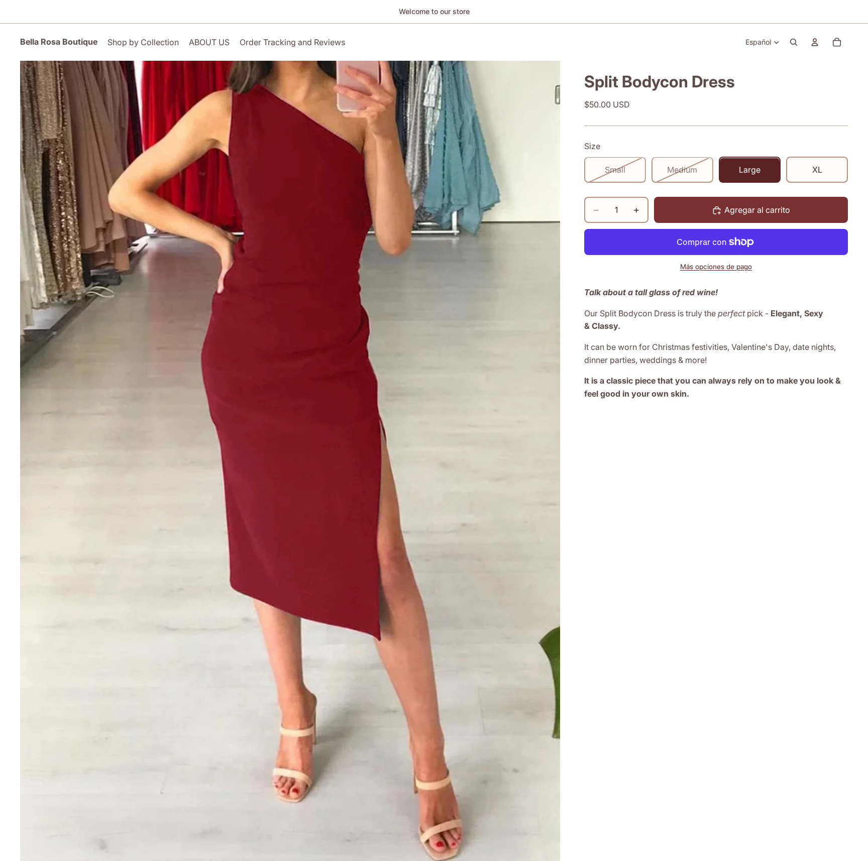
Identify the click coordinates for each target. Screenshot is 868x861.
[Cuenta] (815, 42)
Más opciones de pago (716, 267)
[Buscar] (794, 42)
